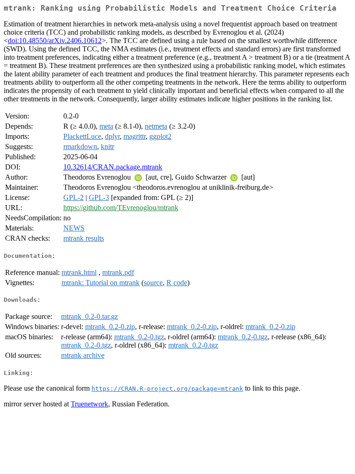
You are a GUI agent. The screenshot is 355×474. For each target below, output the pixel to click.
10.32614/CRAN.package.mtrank (112, 167)
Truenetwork (89, 404)
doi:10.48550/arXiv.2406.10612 (55, 40)
